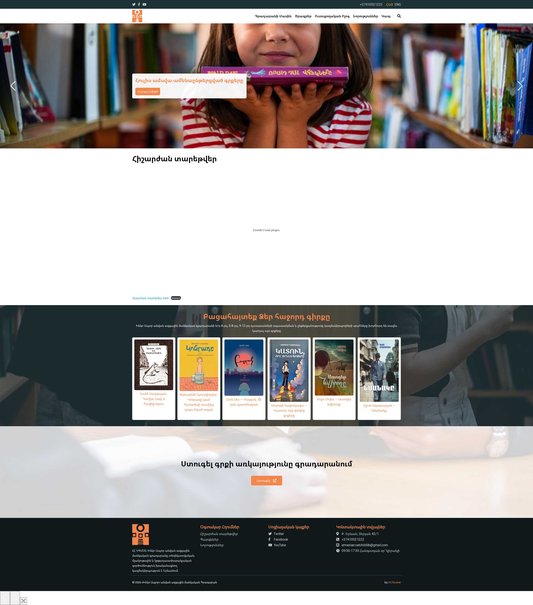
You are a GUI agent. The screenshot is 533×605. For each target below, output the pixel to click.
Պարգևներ (209, 539)
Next (519, 85)
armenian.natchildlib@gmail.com (364, 545)
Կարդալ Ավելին (147, 95)
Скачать (176, 298)
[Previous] (5, 598)
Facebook (280, 539)
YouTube (279, 545)
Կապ (386, 16)
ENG (398, 4)
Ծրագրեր (303, 16)
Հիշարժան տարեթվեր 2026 (150, 298)
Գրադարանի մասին (273, 16)
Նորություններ (365, 16)
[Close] (23, 601)
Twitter (278, 533)
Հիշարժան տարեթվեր (219, 533)
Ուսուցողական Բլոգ (332, 16)
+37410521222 (371, 4)
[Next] (15, 598)
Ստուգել (264, 480)
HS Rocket (394, 582)
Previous (13, 85)
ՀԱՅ (389, 4)
